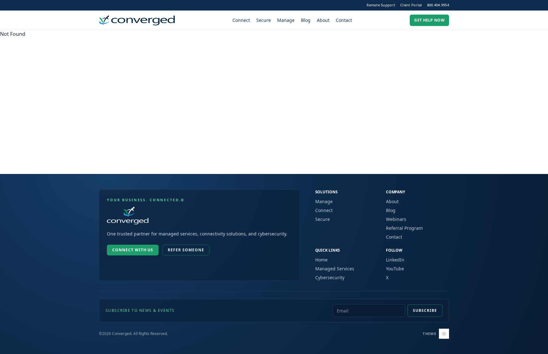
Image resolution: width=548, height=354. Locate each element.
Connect (241, 20)
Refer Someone (186, 250)
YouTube (395, 269)
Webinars (396, 219)
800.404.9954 (438, 5)
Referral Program (404, 228)
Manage (286, 20)
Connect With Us (132, 250)
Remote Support (381, 5)
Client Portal (411, 5)
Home (321, 260)
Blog (305, 20)
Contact (344, 20)
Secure (263, 20)
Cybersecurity (329, 277)
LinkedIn (395, 260)
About (323, 20)
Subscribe (425, 310)
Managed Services (334, 269)
